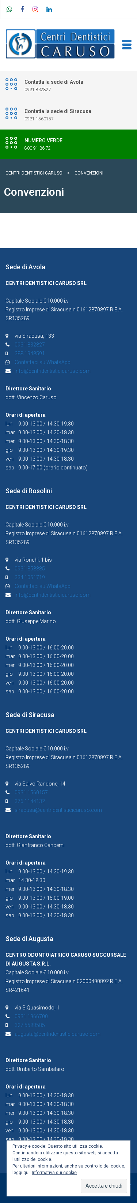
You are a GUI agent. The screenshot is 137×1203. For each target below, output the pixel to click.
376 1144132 (30, 801)
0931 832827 (30, 345)
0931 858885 (30, 568)
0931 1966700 (31, 1016)
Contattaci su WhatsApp (43, 362)
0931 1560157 (31, 792)
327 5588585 (30, 1025)
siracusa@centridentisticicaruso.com (58, 810)
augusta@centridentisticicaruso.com (57, 1034)
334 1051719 (30, 577)
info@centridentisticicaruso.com (53, 371)
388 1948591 (30, 353)
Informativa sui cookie (54, 1172)
